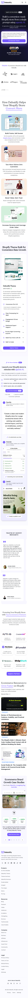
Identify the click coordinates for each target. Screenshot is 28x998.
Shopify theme (7, 137)
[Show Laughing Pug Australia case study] (9, 839)
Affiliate (3, 937)
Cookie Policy (5, 965)
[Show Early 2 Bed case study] (12, 839)
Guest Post (4, 943)
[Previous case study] (5, 839)
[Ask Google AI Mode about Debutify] (17, 983)
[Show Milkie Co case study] (16, 839)
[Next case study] (22, 839)
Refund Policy (5, 963)
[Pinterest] (20, 862)
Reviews (3, 918)
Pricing (3, 893)
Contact (3, 949)
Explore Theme (14, 347)
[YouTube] (14, 862)
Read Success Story (14, 834)
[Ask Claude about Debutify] (11, 983)
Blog (2, 901)
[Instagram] (8, 862)
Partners (3, 935)
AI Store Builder (5, 870)
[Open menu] (25, 2)
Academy (4, 912)
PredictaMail (4, 881)
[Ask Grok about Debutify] (20, 983)
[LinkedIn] (11, 862)
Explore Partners (14, 673)
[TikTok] (17, 862)
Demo (2, 890)
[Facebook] (5, 862)
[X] (2, 862)
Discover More (5, 693)
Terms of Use (5, 960)
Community (4, 946)
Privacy (9, 992)
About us (3, 932)
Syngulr (3, 884)
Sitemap (3, 971)
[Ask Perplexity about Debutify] (14, 983)
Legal (2, 968)
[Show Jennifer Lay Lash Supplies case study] (19, 839)
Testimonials (4, 921)
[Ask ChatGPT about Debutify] (8, 983)
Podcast (3, 904)
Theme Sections (5, 875)
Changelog (4, 915)
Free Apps (4, 887)
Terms (13, 992)
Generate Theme (14, 40)
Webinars (3, 909)
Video (2, 906)
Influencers (4, 940)
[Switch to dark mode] (22, 2)
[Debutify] (6, 2)
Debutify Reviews (6, 878)
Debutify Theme (5, 873)
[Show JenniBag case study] (14, 839)
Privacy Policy (5, 957)
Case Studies (4, 924)
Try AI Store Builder (14, 390)
